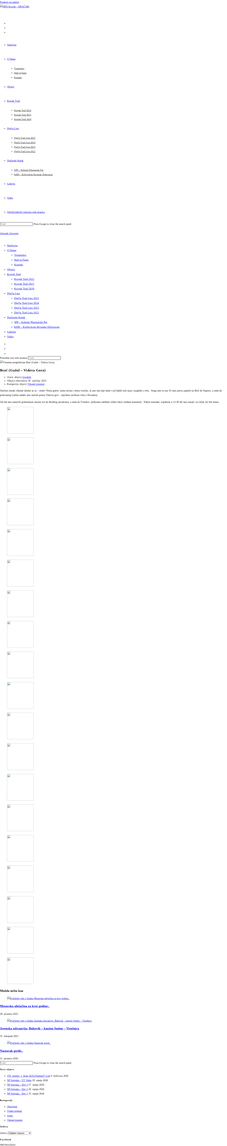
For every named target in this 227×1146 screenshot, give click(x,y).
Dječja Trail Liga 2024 (26, 303)
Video (10, 336)
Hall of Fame (21, 259)
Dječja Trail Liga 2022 (26, 312)
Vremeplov (20, 255)
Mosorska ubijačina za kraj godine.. (24, 1006)
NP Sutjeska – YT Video (19, 1080)
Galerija (11, 331)
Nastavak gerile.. (11, 1051)
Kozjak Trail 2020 (24, 288)
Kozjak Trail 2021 (24, 283)
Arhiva (3, 1133)
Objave (11, 269)
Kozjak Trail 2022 (24, 279)
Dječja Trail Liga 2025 (26, 298)
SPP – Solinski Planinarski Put (30, 322)
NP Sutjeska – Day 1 (17, 1093)
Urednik (26, 377)
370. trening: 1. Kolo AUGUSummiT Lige (28, 1076)
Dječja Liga (13, 293)
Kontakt (18, 264)
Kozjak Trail (14, 274)
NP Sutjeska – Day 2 (17, 1089)
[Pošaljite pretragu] (63, 358)
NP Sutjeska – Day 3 (17, 1084)
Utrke (10, 1115)
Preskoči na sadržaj (9, 2)
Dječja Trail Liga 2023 (26, 307)
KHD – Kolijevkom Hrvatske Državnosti (36, 327)
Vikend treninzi (36, 384)
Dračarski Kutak (16, 317)
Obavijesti (12, 1106)
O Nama (11, 250)
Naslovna (12, 245)
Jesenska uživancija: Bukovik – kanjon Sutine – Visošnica (39, 1028)
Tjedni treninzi (14, 1111)
